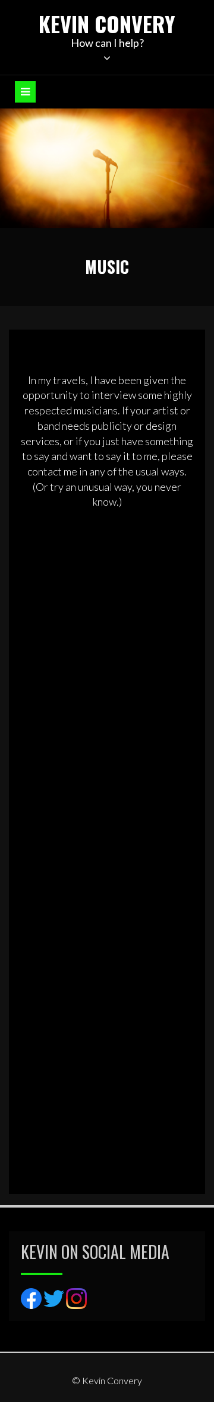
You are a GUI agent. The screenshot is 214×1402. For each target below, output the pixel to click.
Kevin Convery (107, 23)
